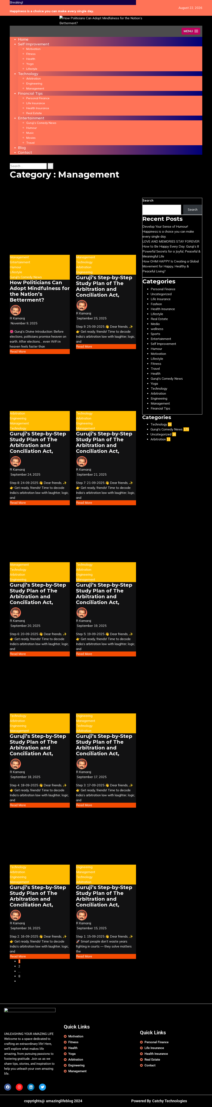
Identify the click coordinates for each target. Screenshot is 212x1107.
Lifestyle (31, 69)
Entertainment (31, 118)
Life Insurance (35, 103)
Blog (22, 147)
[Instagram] (19, 1087)
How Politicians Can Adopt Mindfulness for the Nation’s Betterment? (40, 291)
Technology (28, 73)
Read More (18, 351)
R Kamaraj (17, 318)
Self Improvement (33, 44)
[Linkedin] (30, 1087)
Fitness (31, 54)
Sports (155, 334)
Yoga (30, 64)
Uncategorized (161, 294)
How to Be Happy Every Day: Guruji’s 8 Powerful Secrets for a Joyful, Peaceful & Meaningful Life (171, 251)
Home (23, 39)
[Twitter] (42, 1087)
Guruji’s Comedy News (41, 123)
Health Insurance (37, 108)
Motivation (33, 49)
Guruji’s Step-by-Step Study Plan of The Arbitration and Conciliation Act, (104, 286)
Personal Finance (37, 98)
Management (35, 88)
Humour (31, 128)
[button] (191, 31)
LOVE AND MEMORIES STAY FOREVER (170, 241)
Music (30, 133)
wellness (157, 329)
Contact (25, 152)
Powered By (141, 1101)
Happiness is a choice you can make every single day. (52, 11)
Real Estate (34, 113)
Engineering (34, 83)
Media (155, 324)
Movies (31, 138)
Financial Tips (30, 93)
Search (147, 200)
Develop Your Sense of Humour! (165, 226)
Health (30, 59)
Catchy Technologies (169, 1101)
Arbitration (33, 78)
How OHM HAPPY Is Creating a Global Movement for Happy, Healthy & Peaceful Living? (170, 266)
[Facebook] (7, 1087)
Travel (30, 143)
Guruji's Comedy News (26, 277)
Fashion (156, 304)
